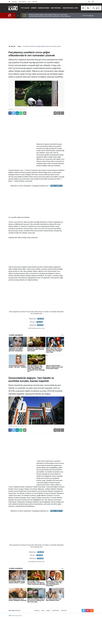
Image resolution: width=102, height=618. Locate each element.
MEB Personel (56, 8)
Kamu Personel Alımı (70, 8)
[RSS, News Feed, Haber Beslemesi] (92, 610)
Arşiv (29, 1)
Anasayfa (36, 610)
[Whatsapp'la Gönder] (20, 113)
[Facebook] (10, 113)
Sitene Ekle (34, 1)
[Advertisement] (51, 32)
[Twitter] (13, 113)
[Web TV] (89, 1)
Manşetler (14, 1)
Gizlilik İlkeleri (55, 610)
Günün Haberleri (22, 1)
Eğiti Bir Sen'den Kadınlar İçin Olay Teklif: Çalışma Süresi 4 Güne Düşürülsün (50, 15)
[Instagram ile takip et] (88, 610)
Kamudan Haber (43, 8)
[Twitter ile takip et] (84, 610)
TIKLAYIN (40, 318)
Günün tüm (88, 15)
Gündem (33, 8)
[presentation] (14, 16)
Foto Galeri (25, 8)
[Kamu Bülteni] (13, 8)
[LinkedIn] (17, 113)
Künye (43, 610)
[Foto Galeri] (93, 1)
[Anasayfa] (9, 1)
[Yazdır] (24, 113)
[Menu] (83, 8)
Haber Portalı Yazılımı (16, 615)
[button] (55, 113)
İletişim (48, 610)
